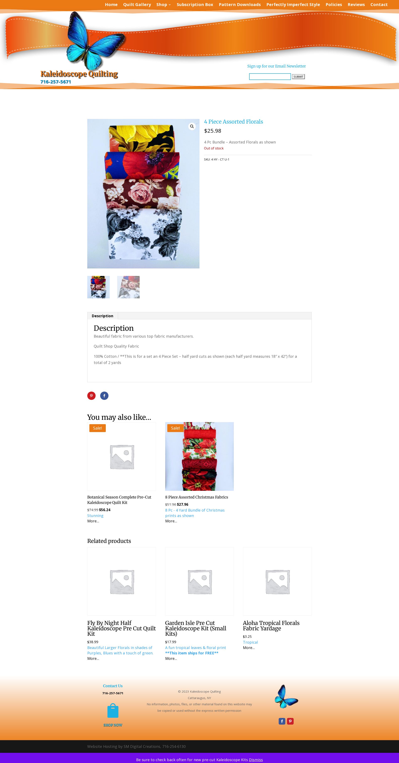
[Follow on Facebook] (282, 721)
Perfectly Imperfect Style (293, 5)
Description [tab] (102, 315)
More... (93, 520)
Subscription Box (195, 5)
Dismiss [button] (256, 759)
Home (111, 5)
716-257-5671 (55, 82)
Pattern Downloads (240, 5)
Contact (379, 5)
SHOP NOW (112, 725)
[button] (192, 126)
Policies (334, 5)
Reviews (356, 5)
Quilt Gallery (137, 5)
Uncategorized (254, 159)
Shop (161, 5)
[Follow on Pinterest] (290, 721)
